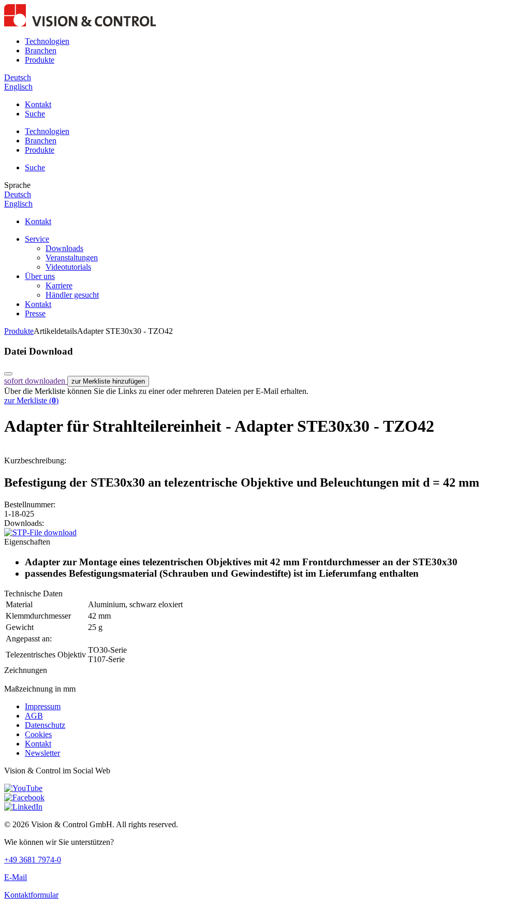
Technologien (47, 41)
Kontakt (38, 104)
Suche (35, 113)
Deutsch (17, 77)
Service (37, 239)
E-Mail (15, 877)
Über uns (40, 276)
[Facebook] (24, 797)
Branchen (40, 50)
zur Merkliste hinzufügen (108, 381)
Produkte (39, 59)
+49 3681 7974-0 (32, 859)
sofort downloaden (35, 380)
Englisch (18, 86)
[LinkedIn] (23, 806)
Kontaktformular (31, 894)
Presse (35, 313)
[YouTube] (23, 788)
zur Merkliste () (31, 400)
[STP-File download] (40, 532)
